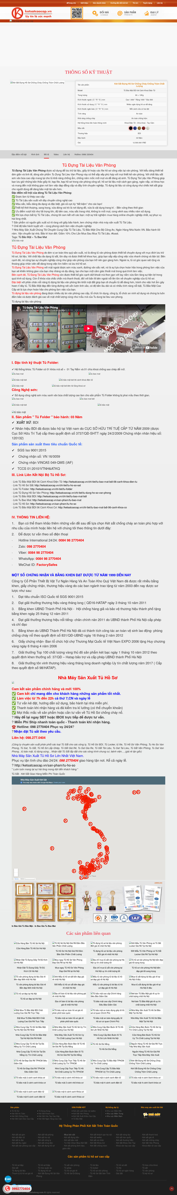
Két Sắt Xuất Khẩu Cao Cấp (84, 1116)
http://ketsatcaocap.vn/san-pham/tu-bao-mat (56, 500)
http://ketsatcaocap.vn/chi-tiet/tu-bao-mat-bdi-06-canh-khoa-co (92, 507)
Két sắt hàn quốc (123, 1137)
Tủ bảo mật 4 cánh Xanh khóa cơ (146, 1082)
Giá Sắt (119, 1173)
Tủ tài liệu (94, 1165)
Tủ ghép (67, 1167)
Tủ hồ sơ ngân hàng (125, 1170)
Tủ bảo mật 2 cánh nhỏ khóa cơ (69, 1082)
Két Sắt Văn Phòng (81, 1113)
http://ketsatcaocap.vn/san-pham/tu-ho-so (53, 503)
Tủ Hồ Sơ (15, 1111)
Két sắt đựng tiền (71, 1137)
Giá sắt (15, 1167)
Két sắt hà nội (44, 1137)
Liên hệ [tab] (66, 154)
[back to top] (171, 1188)
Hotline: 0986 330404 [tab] (84, 154)
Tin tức (135, 3)
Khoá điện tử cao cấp (151, 1145)
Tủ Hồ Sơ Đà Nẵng (107, 1049)
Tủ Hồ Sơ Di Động (72, 1173)
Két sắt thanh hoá (150, 1134)
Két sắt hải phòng (45, 1134)
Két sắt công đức (45, 1142)
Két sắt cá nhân (97, 1140)
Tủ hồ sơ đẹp (18, 1165)
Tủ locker (94, 1167)
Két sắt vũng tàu (123, 1134)
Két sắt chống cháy (150, 1140)
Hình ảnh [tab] (35, 154)
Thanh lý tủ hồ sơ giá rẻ (22, 1173)
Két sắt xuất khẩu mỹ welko (84, 1111)
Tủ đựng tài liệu (19, 1170)
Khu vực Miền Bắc (114, 1111)
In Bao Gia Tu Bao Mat (45, 926)
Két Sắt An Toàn (18, 1113)
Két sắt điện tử (18, 1137)
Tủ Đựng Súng (44, 1111)
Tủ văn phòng (148, 1170)
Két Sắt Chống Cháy (20, 1116)
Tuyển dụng (147, 3)
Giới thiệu (84, 3)
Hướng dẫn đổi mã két (119, 3)
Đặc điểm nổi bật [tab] (19, 154)
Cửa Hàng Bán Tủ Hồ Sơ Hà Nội (31, 948)
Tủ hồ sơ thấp (44, 1165)
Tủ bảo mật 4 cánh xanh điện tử (107, 1082)
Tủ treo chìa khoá (150, 1165)
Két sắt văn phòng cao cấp (23, 1145)
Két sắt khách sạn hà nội (101, 1134)
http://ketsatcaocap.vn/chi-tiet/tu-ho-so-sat (58, 485)
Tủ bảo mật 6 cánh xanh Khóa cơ (69, 1096)
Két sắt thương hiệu (124, 1140)
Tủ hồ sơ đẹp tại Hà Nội (30, 998)
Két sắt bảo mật (71, 1140)
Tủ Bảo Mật (24, 237)
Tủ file (118, 1167)
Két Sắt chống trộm (98, 1145)
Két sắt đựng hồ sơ (46, 1145)
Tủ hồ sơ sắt (121, 1165)
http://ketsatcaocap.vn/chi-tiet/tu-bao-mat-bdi (62, 496)
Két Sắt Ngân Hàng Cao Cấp (50, 1118)
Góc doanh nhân (99, 3)
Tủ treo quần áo (45, 1167)
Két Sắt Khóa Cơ (97, 1142)
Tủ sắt (145, 1167)
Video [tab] (56, 154)
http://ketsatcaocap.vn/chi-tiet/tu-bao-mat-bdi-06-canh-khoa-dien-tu (100, 481)
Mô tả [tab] (46, 154)
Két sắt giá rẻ (148, 1137)
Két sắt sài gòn (18, 1134)
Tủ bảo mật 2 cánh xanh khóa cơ (31, 1082)
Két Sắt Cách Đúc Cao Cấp (23, 1118)
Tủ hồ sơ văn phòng (99, 1170)
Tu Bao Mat (40, 237)
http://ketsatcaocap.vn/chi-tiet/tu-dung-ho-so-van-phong (80, 492)
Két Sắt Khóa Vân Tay (125, 1142)
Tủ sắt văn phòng (71, 1165)
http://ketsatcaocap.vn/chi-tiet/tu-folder (51, 489)
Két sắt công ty (44, 1140)
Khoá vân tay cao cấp (125, 1145)
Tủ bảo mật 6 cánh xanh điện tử (31, 1096)
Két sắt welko (96, 1137)
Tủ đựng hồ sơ (44, 1170)
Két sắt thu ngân (19, 1142)
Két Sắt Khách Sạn (46, 1113)
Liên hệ (160, 3)
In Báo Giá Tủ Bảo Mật (22, 926)
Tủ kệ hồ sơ (147, 1173)
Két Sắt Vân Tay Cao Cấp (49, 1116)
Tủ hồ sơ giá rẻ (70, 1170)
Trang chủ (72, 3)
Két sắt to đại (18, 1140)
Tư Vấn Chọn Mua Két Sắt (75, 1142)
